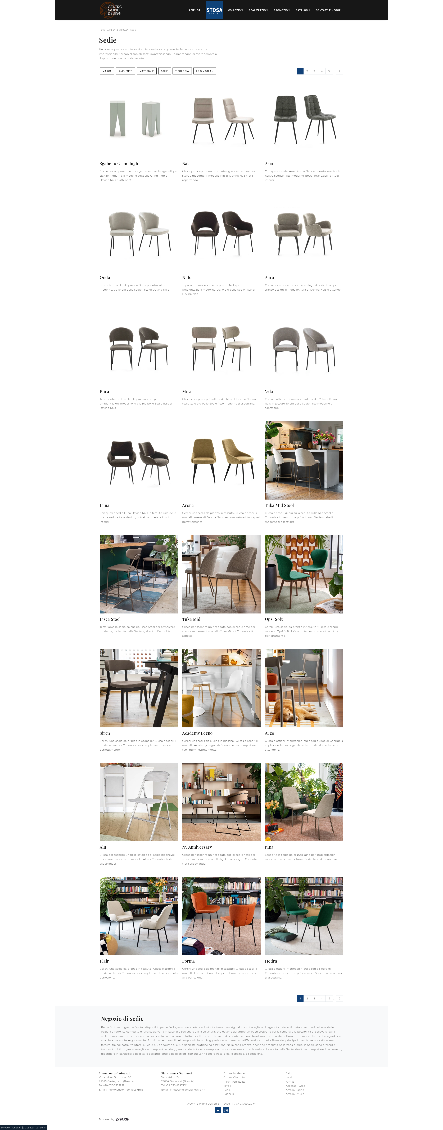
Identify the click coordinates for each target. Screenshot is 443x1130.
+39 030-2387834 (176, 1085)
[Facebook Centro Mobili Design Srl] (218, 1110)
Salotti (290, 1073)
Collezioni (236, 10)
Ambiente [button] (125, 71)
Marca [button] (107, 71)
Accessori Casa (295, 1085)
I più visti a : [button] (204, 71)
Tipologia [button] (182, 71)
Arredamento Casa (117, 30)
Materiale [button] (146, 71)
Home (102, 30)
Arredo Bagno (295, 1090)
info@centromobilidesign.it (125, 1089)
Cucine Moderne (234, 1073)
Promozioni (282, 10)
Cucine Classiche (234, 1077)
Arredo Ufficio (295, 1094)
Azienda (195, 10)
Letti (289, 1077)
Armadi (290, 1081)
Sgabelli (229, 1094)
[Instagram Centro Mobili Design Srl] (226, 1110)
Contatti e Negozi (329, 10)
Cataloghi (303, 10)
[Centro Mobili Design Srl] (111, 10)
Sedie (133, 30)
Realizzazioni (259, 10)
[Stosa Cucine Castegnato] (214, 10)
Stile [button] (164, 71)
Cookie (16, 1127)
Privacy (5, 1127)
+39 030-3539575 (114, 1085)
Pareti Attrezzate (235, 1081)
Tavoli (227, 1085)
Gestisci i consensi (35, 1127)
